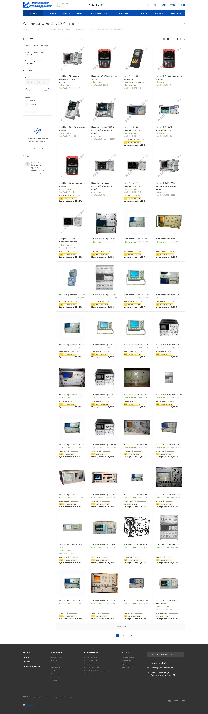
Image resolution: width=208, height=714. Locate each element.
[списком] (180, 39)
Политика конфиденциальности (97, 670)
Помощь (126, 652)
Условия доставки (91, 664)
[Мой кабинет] (155, 5)
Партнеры (55, 664)
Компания (56, 652)
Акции (26, 657)
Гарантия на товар (91, 667)
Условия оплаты (90, 660)
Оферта (87, 674)
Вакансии (55, 674)
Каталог (27, 652)
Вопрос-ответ (127, 667)
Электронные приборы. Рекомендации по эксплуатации (38, 169)
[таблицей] (184, 39)
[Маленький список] (164, 39)
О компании (56, 657)
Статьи (26, 156)
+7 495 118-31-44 (95, 5)
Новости (54, 660)
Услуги (26, 662)
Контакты (54, 681)
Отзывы (54, 670)
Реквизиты (55, 677)
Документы (55, 667)
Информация (91, 652)
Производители (31, 667)
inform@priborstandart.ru (162, 668)
